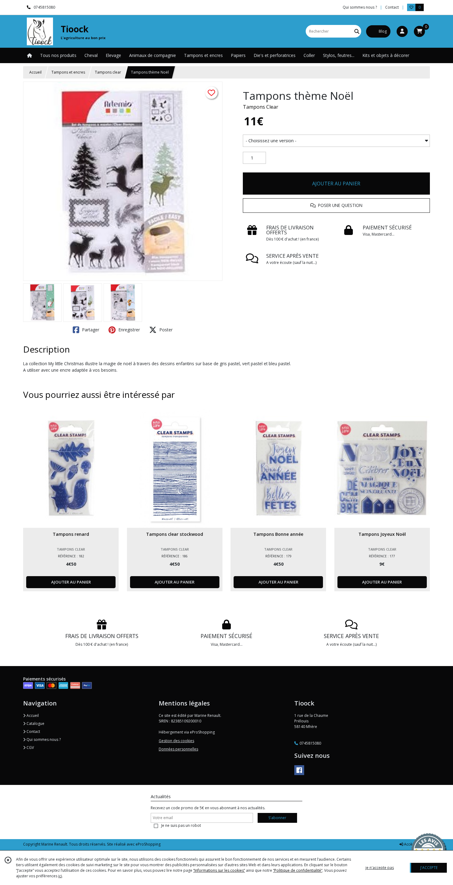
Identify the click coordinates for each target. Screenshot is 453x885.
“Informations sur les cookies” (219, 870)
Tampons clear (108, 72)
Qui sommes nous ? (43, 739)
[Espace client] (402, 31)
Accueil (35, 72)
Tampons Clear (260, 106)
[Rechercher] (357, 31)
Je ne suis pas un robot (181, 825)
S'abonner (277, 817)
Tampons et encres (68, 72)
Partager (90, 330)
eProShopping (148, 844)
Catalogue (35, 723)
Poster (165, 330)
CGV (30, 747)
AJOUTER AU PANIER (336, 183)
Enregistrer (128, 330)
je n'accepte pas (379, 867)
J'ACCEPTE (429, 867)
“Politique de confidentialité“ (297, 870)
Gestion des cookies (176, 740)
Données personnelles (178, 749)
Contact (392, 7)
